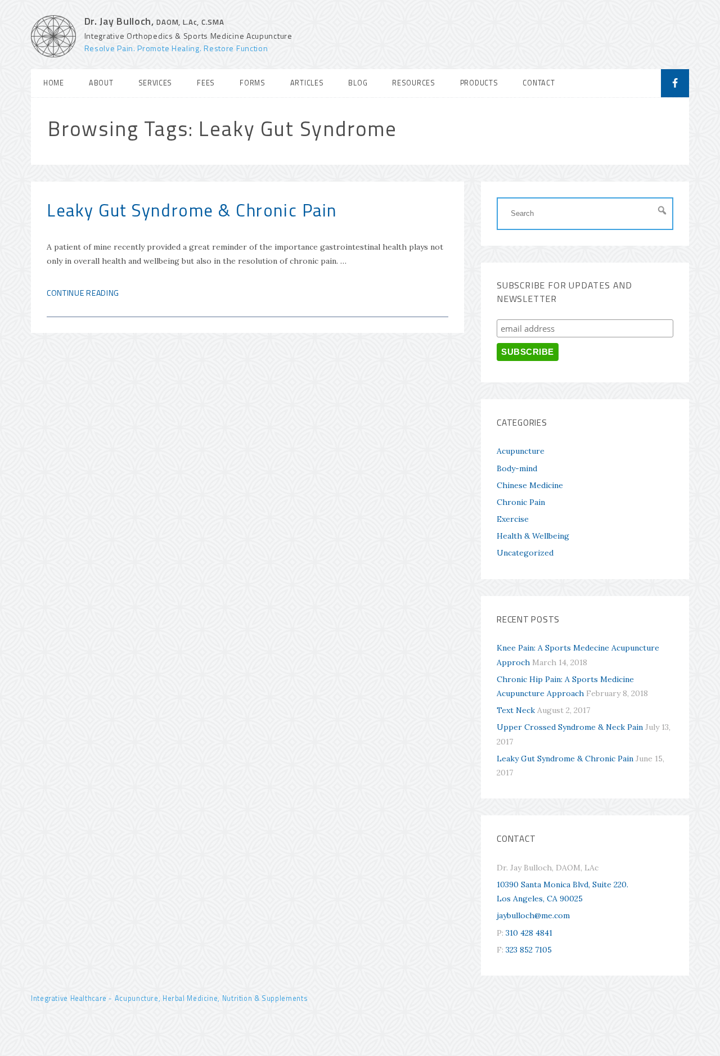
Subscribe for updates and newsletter (564, 291)
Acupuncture (520, 451)
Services (155, 83)
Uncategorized (525, 553)
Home (53, 83)
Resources (413, 83)
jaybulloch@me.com (533, 915)
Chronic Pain (521, 502)
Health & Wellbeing (533, 536)
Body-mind (517, 468)
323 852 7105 (529, 950)
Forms (253, 83)
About (101, 83)
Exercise (513, 519)
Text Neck (516, 710)
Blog (357, 83)
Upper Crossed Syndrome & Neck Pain (570, 727)
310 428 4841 (529, 933)
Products (479, 83)
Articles (307, 83)
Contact (539, 83)
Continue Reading (83, 293)
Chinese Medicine (530, 485)
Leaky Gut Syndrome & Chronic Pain (192, 210)
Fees (206, 83)
